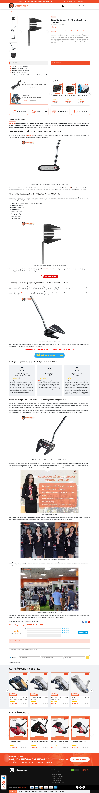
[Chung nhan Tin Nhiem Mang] (86, 769)
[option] (33, 31)
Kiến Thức (85, 6)
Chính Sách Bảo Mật (56, 780)
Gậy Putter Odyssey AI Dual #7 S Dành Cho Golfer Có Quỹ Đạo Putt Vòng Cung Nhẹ (47, 742)
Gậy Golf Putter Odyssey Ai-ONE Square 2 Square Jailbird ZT (49, 698)
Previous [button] (20, 32)
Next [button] (47, 32)
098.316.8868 (81, 759)
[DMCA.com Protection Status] (75, 770)
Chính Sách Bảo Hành (57, 772)
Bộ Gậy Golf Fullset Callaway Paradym (32, 97)
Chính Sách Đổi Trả (56, 774)
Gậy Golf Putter (22, 11)
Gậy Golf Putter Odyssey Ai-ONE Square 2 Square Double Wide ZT (70, 698)
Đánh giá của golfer (50, 791)
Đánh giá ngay (83, 632)
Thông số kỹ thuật (24, 791)
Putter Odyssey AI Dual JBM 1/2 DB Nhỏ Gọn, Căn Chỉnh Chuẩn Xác (88, 742)
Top (4, 787)
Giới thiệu (13, 791)
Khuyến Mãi (77, 6)
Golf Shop (69, 6)
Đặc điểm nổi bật (37, 791)
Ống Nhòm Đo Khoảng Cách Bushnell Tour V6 (88, 96)
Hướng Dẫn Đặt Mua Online (58, 782)
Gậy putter (12, 123)
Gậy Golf (16, 11)
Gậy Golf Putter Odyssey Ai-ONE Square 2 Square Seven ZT (28, 698)
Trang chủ (63, 6)
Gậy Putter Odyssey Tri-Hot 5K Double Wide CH (34, 84)
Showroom (80, 1)
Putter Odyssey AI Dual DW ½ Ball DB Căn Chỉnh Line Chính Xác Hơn (67, 742)
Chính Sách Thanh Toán (57, 776)
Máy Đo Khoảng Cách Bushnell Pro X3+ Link (62, 96)
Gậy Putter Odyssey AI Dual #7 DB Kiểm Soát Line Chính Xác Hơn (26, 742)
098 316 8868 (69, 1)
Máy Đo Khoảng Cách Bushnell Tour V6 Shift (75, 96)
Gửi (87, 657)
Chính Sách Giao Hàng (57, 778)
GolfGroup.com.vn (23, 787)
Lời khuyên (62, 791)
